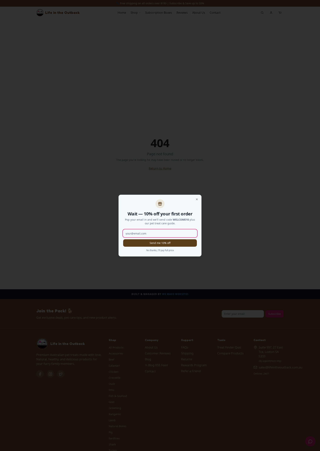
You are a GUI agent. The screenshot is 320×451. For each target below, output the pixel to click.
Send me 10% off (160, 243)
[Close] (196, 199)
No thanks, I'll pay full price (160, 250)
